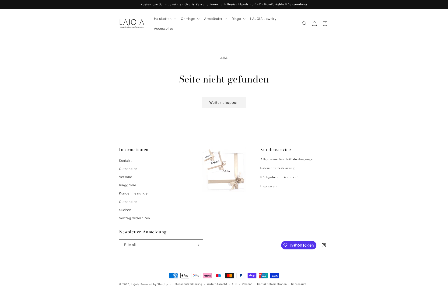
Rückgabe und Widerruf (279, 177)
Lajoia (135, 284)
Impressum (268, 186)
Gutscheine (128, 169)
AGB (234, 284)
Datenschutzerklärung (277, 167)
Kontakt (125, 160)
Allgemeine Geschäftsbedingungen (287, 159)
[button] (164, 19)
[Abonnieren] (197, 244)
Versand (125, 177)
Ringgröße (127, 185)
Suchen (125, 210)
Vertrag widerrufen (134, 218)
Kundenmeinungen (134, 193)
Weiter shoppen (224, 102)
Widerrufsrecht (217, 284)
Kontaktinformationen (272, 284)
